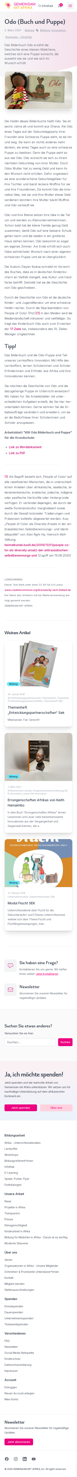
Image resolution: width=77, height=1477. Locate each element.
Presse (8, 1219)
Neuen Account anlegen (19, 1393)
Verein (8, 1259)
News (7, 1201)
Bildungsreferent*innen (18, 1160)
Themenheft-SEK (53, 701)
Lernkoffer (11, 1148)
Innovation (16, 793)
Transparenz (12, 1213)
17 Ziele (15, 329)
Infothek (9, 1166)
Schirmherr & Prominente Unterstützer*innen (31, 1271)
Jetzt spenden (20, 1107)
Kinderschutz (12, 1358)
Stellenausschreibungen (19, 1289)
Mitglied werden (14, 1283)
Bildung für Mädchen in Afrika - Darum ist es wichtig (35, 1237)
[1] (38, 313)
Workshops (11, 1154)
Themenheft (49, 698)
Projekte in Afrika (14, 1207)
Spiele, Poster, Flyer (16, 1178)
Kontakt (8, 1277)
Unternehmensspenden (18, 1318)
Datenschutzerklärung (17, 1364)
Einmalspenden (13, 1306)
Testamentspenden (16, 1324)
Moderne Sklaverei (16, 1243)
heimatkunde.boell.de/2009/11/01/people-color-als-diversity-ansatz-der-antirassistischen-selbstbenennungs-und (37, 550)
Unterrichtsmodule (18, 896)
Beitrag (29, 30)
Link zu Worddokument (25, 447)
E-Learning (11, 1172)
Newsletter (11, 1346)
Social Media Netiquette (19, 1352)
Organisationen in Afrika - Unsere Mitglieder (31, 1265)
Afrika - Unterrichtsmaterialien (22, 1142)
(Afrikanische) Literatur (20, 790)
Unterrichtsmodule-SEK (42, 896)
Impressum (11, 1370)
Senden (38, 808)
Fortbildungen (12, 1184)
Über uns (56, 1107)
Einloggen (10, 1387)
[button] (6, 1470)
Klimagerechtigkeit (15, 1225)
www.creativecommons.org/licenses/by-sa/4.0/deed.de (37, 589)
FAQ (7, 1340)
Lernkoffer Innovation (35, 793)
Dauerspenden (13, 1312)
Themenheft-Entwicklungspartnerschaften (38, 699)
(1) (6, 477)
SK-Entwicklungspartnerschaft (24, 698)
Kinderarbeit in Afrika (17, 1231)
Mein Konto (11, 1399)
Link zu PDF (17, 453)
